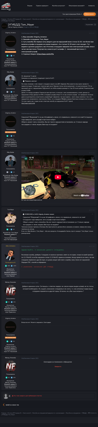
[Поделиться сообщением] (89, 33)
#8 (94, 319)
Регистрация (89, 14)
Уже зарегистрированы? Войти (71, 14)
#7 (94, 283)
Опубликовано (29, 33)
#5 (94, 210)
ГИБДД (36, 27)
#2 (94, 73)
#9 (94, 358)
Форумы (29, 6)
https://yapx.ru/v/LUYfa (45, 54)
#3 (94, 113)
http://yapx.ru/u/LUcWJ (28, 103)
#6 (94, 246)
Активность (91, 6)
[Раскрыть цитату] (24, 214)
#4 (94, 153)
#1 (94, 33)
